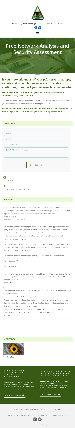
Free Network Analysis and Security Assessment (37, 48)
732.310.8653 (56, 409)
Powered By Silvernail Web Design (37, 425)
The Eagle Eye (8, 357)
